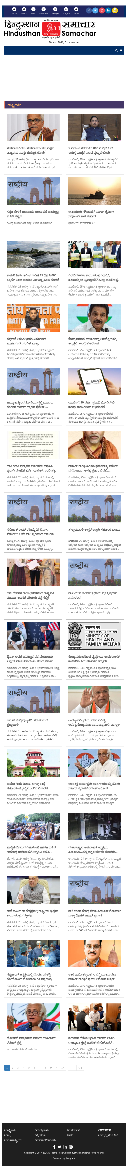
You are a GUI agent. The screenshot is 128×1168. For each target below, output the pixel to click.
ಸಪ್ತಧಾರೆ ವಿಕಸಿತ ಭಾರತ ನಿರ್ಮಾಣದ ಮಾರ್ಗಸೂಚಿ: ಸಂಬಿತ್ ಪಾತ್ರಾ (26, 341)
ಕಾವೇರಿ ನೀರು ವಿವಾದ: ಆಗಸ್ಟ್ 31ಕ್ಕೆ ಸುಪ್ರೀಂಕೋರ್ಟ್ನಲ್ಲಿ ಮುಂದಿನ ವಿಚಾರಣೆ (27, 786)
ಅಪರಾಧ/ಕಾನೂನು (46, 1140)
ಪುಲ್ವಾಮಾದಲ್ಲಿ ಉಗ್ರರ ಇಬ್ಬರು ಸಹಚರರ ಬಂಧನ (94, 529)
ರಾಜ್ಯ (8, 1135)
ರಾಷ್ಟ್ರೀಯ (11, 1130)
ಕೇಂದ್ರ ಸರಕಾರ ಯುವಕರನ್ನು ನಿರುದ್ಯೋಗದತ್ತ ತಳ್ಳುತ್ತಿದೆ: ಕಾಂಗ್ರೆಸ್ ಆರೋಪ (92, 341)
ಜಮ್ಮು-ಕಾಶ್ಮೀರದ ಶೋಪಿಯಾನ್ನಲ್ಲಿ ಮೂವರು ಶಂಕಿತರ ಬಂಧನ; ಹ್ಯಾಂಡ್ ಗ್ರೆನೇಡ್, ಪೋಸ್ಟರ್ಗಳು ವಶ (30, 404)
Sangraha (70, 1158)
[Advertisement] (64, 78)
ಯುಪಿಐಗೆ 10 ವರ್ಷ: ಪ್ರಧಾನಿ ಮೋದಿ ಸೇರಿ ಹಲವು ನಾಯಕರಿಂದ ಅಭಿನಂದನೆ (91, 404)
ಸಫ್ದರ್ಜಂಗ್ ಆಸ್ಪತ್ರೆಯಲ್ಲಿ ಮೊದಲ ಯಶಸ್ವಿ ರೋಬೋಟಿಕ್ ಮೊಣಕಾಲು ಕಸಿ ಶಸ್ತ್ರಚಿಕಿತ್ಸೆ (29, 976)
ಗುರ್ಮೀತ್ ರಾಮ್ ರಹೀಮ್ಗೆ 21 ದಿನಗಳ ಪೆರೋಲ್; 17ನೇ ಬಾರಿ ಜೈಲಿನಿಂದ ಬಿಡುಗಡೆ (30, 531)
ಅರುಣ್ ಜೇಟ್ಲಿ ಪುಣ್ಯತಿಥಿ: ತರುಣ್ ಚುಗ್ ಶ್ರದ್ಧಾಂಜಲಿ (27, 722)
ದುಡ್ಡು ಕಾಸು (42, 1130)
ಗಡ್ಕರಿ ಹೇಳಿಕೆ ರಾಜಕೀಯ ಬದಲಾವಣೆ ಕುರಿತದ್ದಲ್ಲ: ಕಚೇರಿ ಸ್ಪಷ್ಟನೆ (33, 214)
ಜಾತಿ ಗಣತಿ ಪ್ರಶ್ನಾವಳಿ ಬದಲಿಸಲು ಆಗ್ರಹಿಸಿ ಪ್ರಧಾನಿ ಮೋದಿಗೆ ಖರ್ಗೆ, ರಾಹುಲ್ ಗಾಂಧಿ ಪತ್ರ (31, 468)
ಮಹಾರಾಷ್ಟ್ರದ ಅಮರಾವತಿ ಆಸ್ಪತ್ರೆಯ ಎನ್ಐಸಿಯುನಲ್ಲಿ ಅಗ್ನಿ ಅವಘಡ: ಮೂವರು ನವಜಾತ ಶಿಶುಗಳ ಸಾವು (91, 849)
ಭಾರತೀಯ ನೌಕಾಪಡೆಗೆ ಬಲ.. (82, 223)
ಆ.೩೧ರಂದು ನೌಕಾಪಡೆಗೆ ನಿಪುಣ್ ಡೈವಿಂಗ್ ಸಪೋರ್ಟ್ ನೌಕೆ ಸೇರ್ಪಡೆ (91, 214)
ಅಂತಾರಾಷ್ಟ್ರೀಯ (14, 1140)
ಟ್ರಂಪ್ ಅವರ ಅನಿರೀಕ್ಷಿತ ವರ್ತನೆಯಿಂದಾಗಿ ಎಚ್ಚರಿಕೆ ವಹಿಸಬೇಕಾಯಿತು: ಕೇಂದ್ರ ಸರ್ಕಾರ (30, 659)
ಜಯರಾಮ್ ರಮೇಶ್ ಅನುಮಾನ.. (23, 1049)
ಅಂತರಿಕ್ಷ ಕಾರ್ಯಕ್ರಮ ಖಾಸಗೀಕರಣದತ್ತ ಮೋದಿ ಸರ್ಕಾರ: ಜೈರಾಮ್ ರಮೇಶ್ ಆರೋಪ (94, 786)
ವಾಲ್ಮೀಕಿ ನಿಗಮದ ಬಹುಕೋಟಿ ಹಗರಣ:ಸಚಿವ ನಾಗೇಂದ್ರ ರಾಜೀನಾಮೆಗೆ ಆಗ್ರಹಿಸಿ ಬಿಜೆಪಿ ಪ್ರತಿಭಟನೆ (31, 849)
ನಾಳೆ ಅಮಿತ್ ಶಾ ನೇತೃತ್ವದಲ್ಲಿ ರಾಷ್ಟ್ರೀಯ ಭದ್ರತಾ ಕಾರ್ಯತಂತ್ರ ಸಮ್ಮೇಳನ (32, 913)
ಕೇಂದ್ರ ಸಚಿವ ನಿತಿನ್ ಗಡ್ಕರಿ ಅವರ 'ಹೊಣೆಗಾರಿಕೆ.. (30, 223)
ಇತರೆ (70, 1135)
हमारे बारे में (105, 1130)
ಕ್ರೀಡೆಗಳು (41, 1135)
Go (80, 1067)
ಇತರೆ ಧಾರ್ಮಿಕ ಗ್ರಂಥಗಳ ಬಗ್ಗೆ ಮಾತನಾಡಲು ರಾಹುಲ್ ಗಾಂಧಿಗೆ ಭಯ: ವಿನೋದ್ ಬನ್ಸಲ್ (92, 976)
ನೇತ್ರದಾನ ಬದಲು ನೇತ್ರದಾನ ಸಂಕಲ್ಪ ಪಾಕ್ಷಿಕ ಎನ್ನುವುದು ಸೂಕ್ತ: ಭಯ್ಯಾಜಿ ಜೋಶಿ (30, 150)
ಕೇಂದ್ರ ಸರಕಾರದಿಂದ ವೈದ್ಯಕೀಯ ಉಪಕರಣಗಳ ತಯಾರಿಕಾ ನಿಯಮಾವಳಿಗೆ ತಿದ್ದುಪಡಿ (94, 659)
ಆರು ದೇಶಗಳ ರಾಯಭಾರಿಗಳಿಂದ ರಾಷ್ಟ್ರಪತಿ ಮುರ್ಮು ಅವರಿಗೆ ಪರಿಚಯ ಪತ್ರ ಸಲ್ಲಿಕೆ (30, 595)
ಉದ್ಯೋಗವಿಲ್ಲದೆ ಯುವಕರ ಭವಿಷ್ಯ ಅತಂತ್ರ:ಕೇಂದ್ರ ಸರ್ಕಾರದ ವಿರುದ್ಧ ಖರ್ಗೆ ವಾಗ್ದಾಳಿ (94, 722)
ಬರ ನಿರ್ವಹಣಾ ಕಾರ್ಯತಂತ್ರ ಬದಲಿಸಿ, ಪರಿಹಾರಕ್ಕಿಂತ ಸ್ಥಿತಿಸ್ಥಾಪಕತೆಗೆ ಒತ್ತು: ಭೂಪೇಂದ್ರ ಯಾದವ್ (93, 277)
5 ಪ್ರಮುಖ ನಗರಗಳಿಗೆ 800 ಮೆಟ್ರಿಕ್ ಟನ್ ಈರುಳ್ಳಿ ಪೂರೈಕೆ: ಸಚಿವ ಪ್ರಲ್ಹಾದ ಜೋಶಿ (90, 150)
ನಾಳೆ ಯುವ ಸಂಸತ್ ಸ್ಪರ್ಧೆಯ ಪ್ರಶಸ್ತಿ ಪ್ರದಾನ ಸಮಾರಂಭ (92, 595)
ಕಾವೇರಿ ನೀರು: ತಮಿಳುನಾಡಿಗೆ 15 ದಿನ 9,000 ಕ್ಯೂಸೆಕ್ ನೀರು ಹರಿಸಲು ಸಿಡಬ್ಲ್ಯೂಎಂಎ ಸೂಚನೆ (33, 277)
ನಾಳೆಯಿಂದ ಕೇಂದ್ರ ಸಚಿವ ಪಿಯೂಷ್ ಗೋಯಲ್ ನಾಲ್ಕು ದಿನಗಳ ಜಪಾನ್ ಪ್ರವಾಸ (94, 913)
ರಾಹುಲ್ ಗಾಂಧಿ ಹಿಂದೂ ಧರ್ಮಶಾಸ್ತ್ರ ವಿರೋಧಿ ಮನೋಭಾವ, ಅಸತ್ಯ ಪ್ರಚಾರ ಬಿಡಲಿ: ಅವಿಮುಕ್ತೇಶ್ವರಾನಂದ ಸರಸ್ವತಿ (93, 468)
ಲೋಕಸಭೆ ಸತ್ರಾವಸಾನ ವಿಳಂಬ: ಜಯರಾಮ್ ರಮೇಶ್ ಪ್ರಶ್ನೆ (31, 1040)
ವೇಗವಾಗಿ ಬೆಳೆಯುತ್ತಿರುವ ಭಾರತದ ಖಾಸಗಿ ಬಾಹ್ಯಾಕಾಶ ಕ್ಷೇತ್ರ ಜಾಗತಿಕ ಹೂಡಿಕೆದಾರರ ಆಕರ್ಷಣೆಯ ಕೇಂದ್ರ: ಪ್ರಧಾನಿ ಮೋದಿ (91, 1040)
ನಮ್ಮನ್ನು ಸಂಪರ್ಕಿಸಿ (109, 1135)
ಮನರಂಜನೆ (74, 1130)
